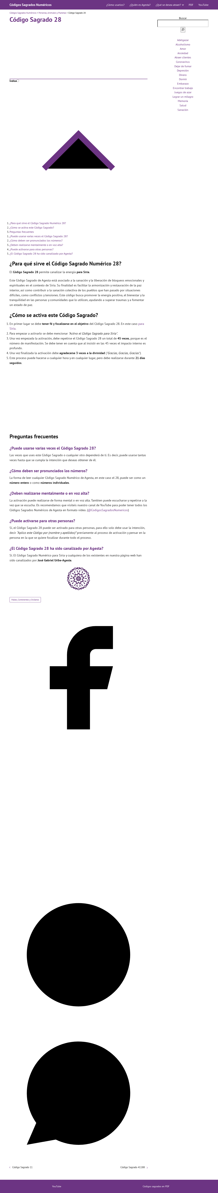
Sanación (182, 109)
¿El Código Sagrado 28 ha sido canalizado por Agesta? (41, 253)
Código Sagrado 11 (22, 1167)
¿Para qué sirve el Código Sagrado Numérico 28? (38, 223)
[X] (78, 884)
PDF (191, 4)
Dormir (183, 79)
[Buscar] (183, 30)
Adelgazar (183, 40)
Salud (183, 105)
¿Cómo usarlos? (115, 4)
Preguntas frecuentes (22, 231)
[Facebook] (78, 745)
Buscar (183, 18)
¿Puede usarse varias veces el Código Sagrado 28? (39, 236)
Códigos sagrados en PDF (156, 1186)
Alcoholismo (183, 44)
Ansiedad (182, 53)
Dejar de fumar (182, 66)
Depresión (183, 70)
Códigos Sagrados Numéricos (30, 5)
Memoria (183, 101)
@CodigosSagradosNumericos (108, 510)
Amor (183, 48)
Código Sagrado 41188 (132, 1167)
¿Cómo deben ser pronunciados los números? (36, 240)
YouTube (203, 4)
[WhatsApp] (78, 1161)
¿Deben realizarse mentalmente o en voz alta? (36, 245)
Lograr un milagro (183, 96)
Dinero (183, 75)
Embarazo (183, 83)
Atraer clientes (183, 57)
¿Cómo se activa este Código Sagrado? (32, 227)
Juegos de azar (182, 92)
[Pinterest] (78, 1022)
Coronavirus (183, 61)
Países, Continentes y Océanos (25, 599)
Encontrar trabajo (183, 88)
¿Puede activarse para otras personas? (31, 249)
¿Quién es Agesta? (140, 4)
